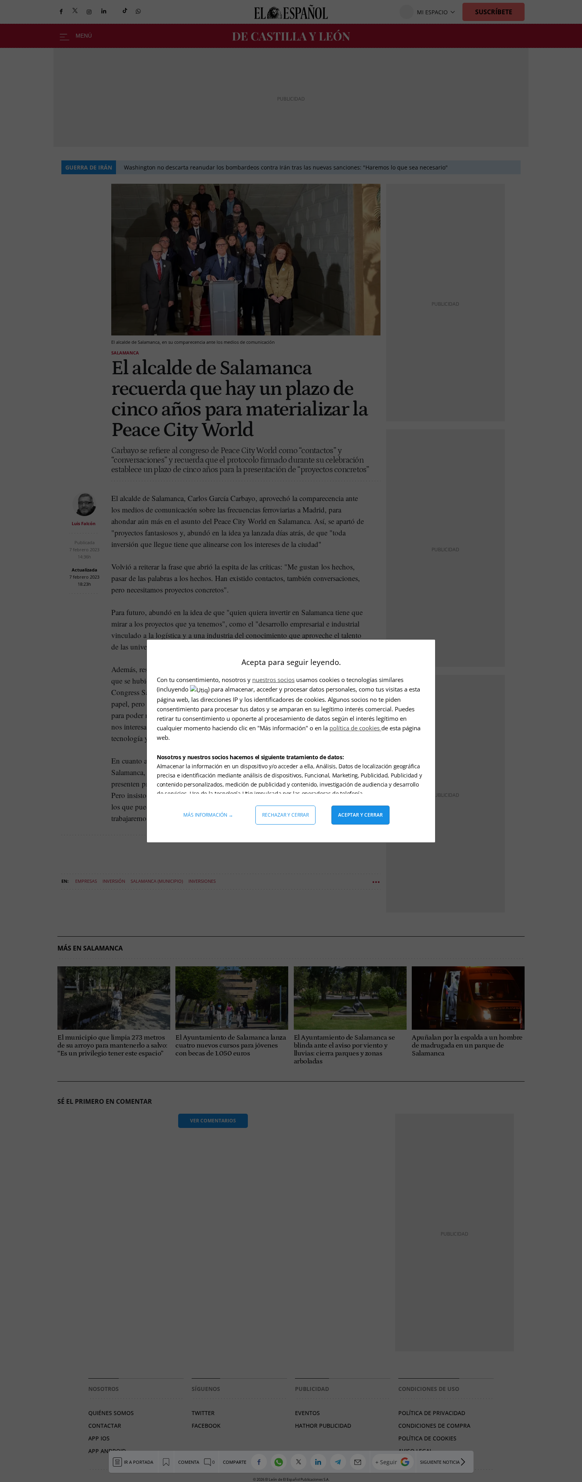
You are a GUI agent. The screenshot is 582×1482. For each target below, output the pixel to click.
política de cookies (355, 728)
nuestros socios (273, 680)
